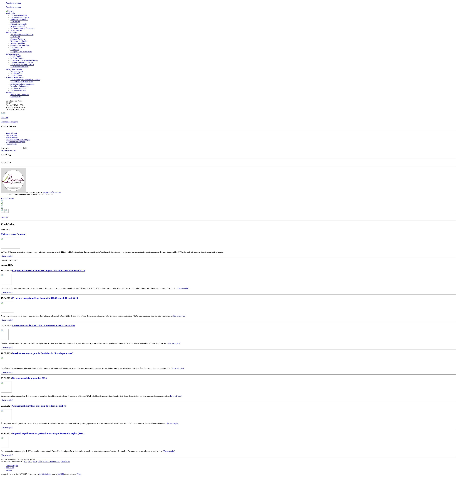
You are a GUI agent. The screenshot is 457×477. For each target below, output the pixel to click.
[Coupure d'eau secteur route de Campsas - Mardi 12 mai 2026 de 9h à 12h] (6, 284)
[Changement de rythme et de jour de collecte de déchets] (6, 419)
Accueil (4, 217)
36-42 (44, 462)
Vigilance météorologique (15, 142)
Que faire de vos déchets (19, 45)
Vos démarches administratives (21, 35)
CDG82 (61, 474)
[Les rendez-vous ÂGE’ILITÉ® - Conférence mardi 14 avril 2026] (5, 339)
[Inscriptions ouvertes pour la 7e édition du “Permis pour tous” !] (8, 364)
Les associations (16, 71)
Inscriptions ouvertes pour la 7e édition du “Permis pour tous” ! (43, 353)
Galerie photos (15, 97)
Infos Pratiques (11, 32)
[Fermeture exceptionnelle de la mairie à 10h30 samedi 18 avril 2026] (7, 312)
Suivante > (56, 462)
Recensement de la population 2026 (29, 378)
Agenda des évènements (52, 192)
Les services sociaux (18, 90)
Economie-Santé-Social (14, 77)
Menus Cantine (11, 133)
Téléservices (15, 37)
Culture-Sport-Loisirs (14, 69)
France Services (16, 47)
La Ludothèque (16, 75)
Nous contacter (16, 30)
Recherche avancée (8, 150)
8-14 (25, 462)
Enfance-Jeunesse (12, 54)
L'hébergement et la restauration (22, 84)
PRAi (79, 474)
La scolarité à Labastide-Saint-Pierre (24, 60)
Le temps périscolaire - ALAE (21, 62)
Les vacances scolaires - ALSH (22, 65)
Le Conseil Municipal (18, 15)
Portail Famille (15, 56)
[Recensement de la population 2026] (6, 392)
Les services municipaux (19, 17)
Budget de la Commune (19, 20)
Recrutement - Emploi (18, 41)
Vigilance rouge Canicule (13, 234)
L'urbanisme (15, 22)
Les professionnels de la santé (21, 82)
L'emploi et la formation (19, 86)
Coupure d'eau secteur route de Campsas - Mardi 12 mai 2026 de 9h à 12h (48, 270)
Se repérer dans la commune (21, 52)
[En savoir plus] (7, 256)
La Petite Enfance (17, 58)
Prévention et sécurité (18, 24)
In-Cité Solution (45, 474)
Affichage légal (11, 135)
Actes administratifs (17, 26)
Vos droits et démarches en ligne (18, 140)
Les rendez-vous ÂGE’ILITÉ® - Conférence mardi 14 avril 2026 (43, 325)
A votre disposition (17, 43)
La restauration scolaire (19, 67)
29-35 (40, 462)
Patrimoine (10, 92)
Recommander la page (9, 122)
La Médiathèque (16, 73)
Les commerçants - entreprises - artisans (25, 80)
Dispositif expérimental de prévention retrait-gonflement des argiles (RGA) (48, 433)
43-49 (49, 462)
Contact (9, 470)
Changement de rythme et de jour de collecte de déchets (39, 406)
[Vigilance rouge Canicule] (10, 248)
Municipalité (10, 13)
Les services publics (17, 88)
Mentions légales (12, 466)
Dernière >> (65, 462)
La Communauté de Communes (22, 28)
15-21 (30, 462)
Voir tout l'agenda (7, 198)
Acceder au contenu (13, 3)
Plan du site (10, 468)
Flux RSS (4, 118)
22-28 (35, 462)
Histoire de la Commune (19, 95)
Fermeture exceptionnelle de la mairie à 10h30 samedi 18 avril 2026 (45, 298)
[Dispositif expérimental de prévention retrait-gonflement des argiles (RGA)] (4, 447)
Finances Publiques (17, 39)
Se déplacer (14, 50)
